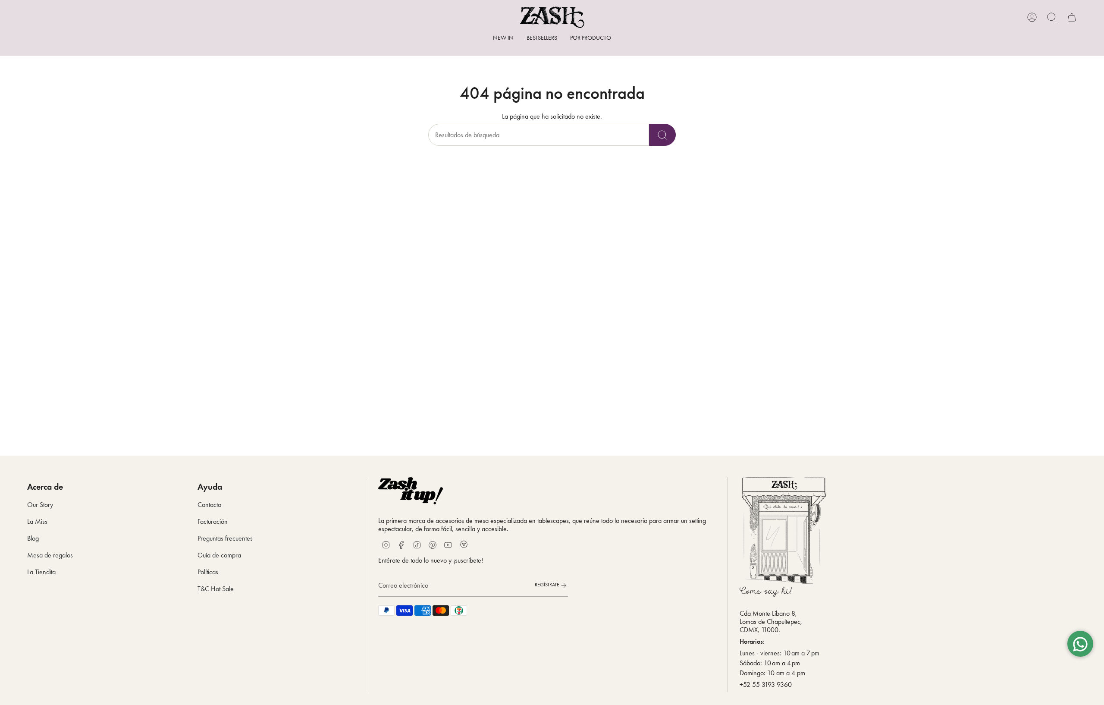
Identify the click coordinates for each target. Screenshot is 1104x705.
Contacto (209, 504)
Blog (33, 538)
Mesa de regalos (50, 555)
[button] (591, 38)
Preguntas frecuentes (225, 538)
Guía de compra (219, 555)
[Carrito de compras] (1072, 17)
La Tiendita (41, 572)
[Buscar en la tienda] (662, 135)
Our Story (40, 504)
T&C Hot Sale (216, 589)
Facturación (213, 521)
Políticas (208, 572)
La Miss (37, 521)
